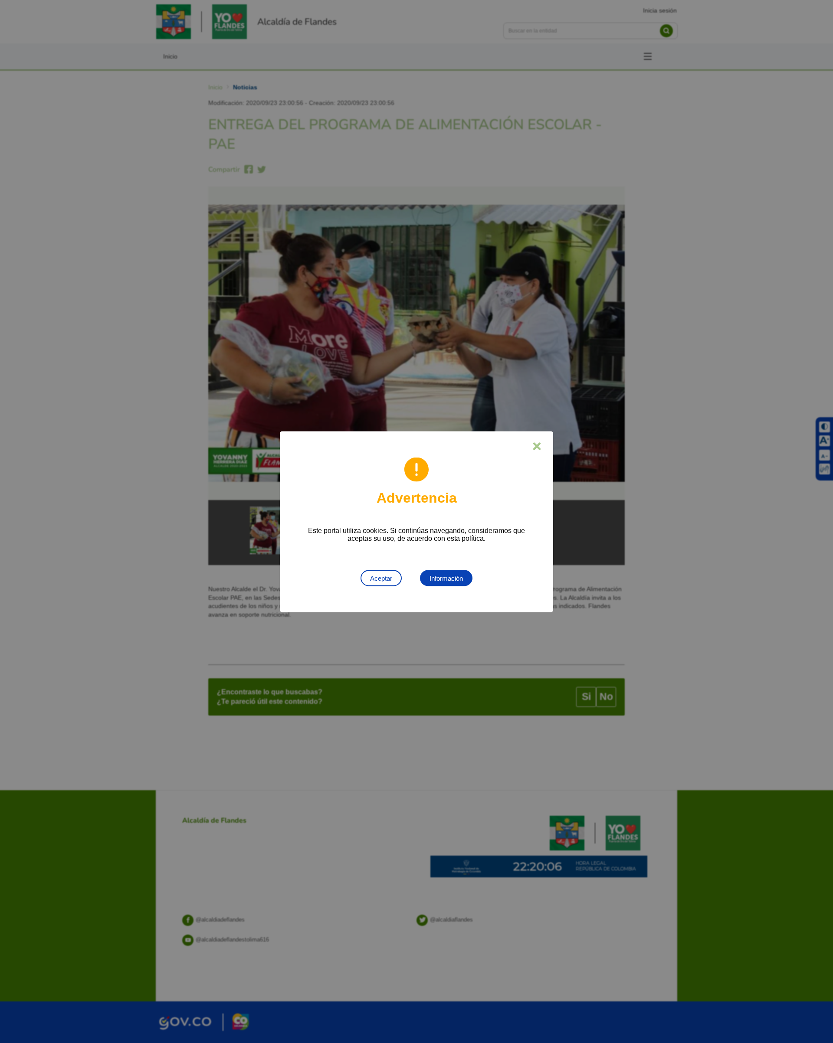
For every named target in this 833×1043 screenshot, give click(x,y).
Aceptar (381, 578)
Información (446, 578)
